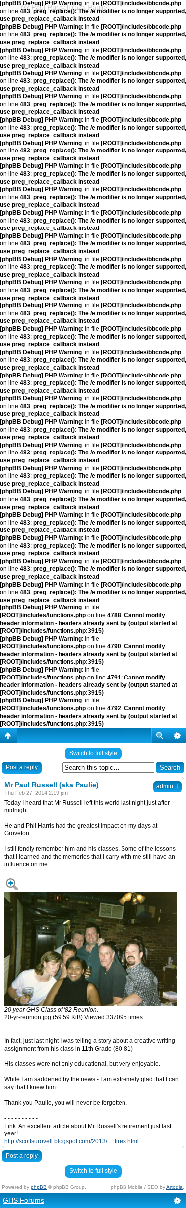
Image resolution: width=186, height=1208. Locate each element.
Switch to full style (93, 753)
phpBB (39, 1187)
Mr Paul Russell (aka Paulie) (64, 7)
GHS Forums (23, 1200)
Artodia (174, 1187)
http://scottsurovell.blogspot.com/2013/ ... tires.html (71, 1141)
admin (167, 786)
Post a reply (22, 767)
